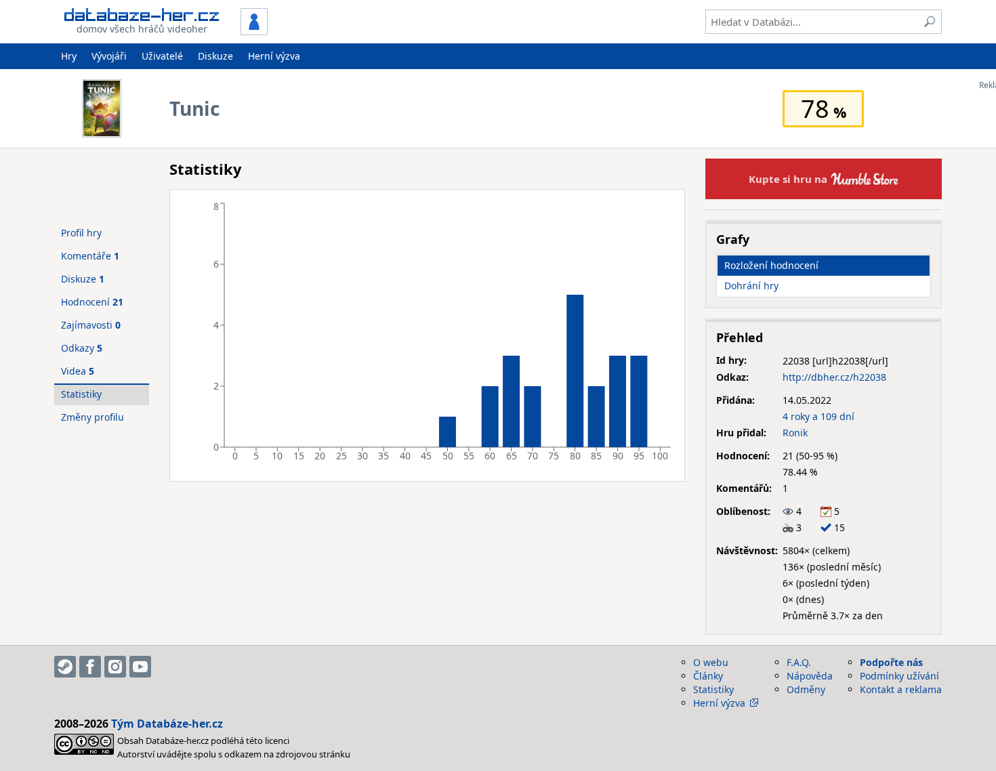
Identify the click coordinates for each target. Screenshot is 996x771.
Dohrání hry (751, 285)
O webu (710, 662)
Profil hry (81, 232)
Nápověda (810, 675)
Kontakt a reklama (901, 689)
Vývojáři (109, 55)
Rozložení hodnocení (771, 265)
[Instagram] (115, 667)
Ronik (795, 432)
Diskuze (215, 55)
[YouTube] (140, 667)
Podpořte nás (891, 662)
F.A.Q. (799, 662)
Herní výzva (274, 55)
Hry (69, 55)
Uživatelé (162, 55)
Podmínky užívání (899, 675)
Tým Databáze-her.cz (167, 723)
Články (708, 675)
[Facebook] (90, 667)
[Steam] (65, 667)
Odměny (806, 689)
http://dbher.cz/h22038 (834, 377)
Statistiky (81, 394)
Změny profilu (92, 417)
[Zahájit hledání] (929, 22)
